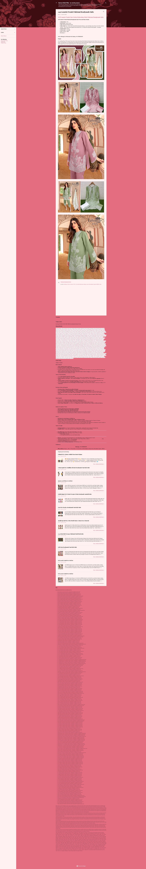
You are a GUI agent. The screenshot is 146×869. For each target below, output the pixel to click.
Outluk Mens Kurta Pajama (87, 338)
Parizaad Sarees (59, 338)
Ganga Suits (93, 350)
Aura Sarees (88, 355)
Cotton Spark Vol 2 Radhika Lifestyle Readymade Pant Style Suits (74, 467)
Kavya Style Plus (4, 40)
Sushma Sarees (61, 331)
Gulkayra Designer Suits (95, 349)
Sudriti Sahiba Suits (79, 331)
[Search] (105, 3)
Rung (59, 334)
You (78, 329)
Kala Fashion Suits (98, 346)
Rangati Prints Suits (88, 335)
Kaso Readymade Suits (98, 345)
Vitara (103, 329)
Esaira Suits (87, 351)
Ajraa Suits (64, 357)
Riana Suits (96, 334)
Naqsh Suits (75, 339)
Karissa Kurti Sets (65, 346)
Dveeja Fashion (61, 352)
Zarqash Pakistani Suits (91, 328)
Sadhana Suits (93, 333)
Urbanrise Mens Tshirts (68, 330)
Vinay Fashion (61, 330)
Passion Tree (100, 337)
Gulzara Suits (81, 349)
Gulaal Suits (103, 349)
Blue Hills (64, 354)
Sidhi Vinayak (97, 331)
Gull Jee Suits (87, 349)
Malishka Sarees (77, 341)
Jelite (100, 347)
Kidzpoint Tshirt (77, 344)
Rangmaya (77, 335)
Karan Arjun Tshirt (73, 346)
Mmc (79, 340)
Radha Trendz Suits (97, 336)
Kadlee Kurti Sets (69, 347)
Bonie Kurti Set (58, 354)
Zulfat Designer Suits (59, 328)
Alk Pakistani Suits (86, 356)
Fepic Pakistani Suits (74, 351)
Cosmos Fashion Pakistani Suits (69, 353)
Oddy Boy (103, 338)
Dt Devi (66, 352)
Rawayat (63, 335)
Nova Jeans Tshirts (59, 339)
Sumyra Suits (72, 331)
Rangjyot (81, 335)
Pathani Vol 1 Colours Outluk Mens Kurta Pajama (70, 454)
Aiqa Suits (68, 357)
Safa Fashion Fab (86, 333)
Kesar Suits (60, 345)
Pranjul (84, 337)
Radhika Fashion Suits (89, 336)
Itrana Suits (64, 348)
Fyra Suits (61, 351)
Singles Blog (3, 42)
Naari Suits (88, 339)
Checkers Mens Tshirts (94, 353)
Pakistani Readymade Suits (66, 282)
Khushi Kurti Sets (89, 344)
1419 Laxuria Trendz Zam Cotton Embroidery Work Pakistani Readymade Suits (81, 17)
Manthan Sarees (59, 341)
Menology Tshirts (86, 340)
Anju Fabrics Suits (90, 357)
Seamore (104, 332)
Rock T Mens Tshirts (89, 334)
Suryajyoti (67, 331)
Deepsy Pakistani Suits (89, 352)
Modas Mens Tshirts (67, 340)
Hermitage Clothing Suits (86, 348)
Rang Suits (94, 335)
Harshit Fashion (61, 349)
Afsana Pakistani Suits (75, 357)
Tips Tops (86, 330)
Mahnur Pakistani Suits (85, 341)
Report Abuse (3, 35)
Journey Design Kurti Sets (78, 347)
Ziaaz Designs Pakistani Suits (80, 328)
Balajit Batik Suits (66, 355)
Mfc (81, 340)
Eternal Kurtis (81, 351)
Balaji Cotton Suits (59, 355)
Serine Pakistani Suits (88, 332)
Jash (103, 347)
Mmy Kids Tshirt (75, 340)
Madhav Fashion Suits (63, 342)
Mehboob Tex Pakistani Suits (95, 340)
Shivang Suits (80, 332)
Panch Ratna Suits (77, 338)
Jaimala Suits (58, 348)
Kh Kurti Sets (95, 344)
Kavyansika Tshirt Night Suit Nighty (76, 345)
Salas (76, 333)
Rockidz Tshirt (82, 334)
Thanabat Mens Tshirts (93, 330)
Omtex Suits (98, 338)
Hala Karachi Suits (68, 349)
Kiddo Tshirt (83, 344)
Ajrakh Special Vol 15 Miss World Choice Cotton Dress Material (73, 520)
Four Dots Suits (67, 351)
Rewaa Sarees (101, 334)
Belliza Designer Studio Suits (95, 354)
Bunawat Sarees (103, 353)
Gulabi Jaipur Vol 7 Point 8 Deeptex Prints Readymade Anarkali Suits (75, 494)
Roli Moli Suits (76, 334)
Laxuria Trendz (63, 343)
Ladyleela (77, 343)
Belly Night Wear (86, 354)
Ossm (94, 338)
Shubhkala (103, 331)
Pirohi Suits (95, 337)
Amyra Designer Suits (62, 356)
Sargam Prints (61, 333)
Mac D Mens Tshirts (72, 342)
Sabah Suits (98, 333)
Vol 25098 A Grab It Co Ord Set (65, 560)
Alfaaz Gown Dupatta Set (95, 356)
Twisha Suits (76, 330)
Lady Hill (81, 343)
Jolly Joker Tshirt (87, 347)
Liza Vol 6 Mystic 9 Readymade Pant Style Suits (69, 507)
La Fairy (97, 343)
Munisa (97, 339)
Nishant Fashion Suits (68, 339)
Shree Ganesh (70, 332)
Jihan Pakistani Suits (95, 347)
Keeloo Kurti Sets (66, 345)
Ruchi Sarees (63, 334)
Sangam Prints (68, 333)
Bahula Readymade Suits (75, 355)
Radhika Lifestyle (81, 336)
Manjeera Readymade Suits (68, 341)
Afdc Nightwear (83, 357)
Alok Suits (81, 356)
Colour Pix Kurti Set (79, 353)
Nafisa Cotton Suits (81, 339)
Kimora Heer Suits (59, 344)
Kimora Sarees (66, 344)
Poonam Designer (89, 337)
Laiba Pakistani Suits (71, 343)
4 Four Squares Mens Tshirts (68, 358)
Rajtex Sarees (58, 336)
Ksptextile (3, 41)
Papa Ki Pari (65, 338)
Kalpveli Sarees (85, 346)
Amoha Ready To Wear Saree (72, 356)
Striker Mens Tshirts (87, 331)
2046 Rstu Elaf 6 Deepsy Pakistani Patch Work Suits (70, 534)
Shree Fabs (75, 332)
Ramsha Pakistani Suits (101, 335)
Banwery (103, 354)
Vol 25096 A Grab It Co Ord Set (65, 573)
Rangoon (73, 335)
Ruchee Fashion (70, 334)
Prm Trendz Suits (69, 337)
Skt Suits (93, 331)
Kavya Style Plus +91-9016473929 (69, 3)
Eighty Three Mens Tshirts (95, 351)
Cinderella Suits (87, 353)
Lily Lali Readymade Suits (91, 342)
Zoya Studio (72, 328)
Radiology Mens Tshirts (72, 336)
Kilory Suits (72, 344)
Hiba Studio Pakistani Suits (76, 348)
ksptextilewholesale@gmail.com (96, 438)
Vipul (57, 330)
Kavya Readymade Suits (88, 345)
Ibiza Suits (68, 348)
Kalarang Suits (92, 346)
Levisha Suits (99, 342)
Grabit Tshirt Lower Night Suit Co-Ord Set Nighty (78, 350)
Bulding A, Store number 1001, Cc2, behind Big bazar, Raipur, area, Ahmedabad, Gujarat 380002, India (82, 284)
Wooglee (90, 329)
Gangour (89, 350)
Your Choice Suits (73, 329)
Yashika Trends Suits (84, 329)
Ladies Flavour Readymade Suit (90, 343)
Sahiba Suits (80, 333)
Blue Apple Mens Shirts (70, 354)
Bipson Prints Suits (79, 354)
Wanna (100, 329)
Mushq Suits (93, 339)
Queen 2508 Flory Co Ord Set (65, 481)
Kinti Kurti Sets (102, 343)
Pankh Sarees (70, 338)
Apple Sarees (93, 355)
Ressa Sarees (58, 335)
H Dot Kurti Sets (75, 349)
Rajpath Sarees (65, 336)
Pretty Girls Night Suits (77, 337)
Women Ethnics (95, 329)
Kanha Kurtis (79, 346)
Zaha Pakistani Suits (66, 329)
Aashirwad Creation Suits (98, 357)
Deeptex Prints (81, 352)
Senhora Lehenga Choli (97, 332)
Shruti (65, 332)
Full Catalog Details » (98, 464)
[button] (103, 12)
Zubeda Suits (66, 328)
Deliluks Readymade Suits (73, 352)
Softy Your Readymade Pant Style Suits (67, 547)
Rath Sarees (68, 335)
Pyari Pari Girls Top (61, 337)
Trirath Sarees (81, 330)
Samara (72, 333)
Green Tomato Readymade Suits (62, 350)
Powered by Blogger (82, 866)
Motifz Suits (60, 340)
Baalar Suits (83, 355)
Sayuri (57, 333)
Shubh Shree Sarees (60, 332)
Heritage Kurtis (94, 348)
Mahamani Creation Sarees (95, 341)
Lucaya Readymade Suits (81, 342)
